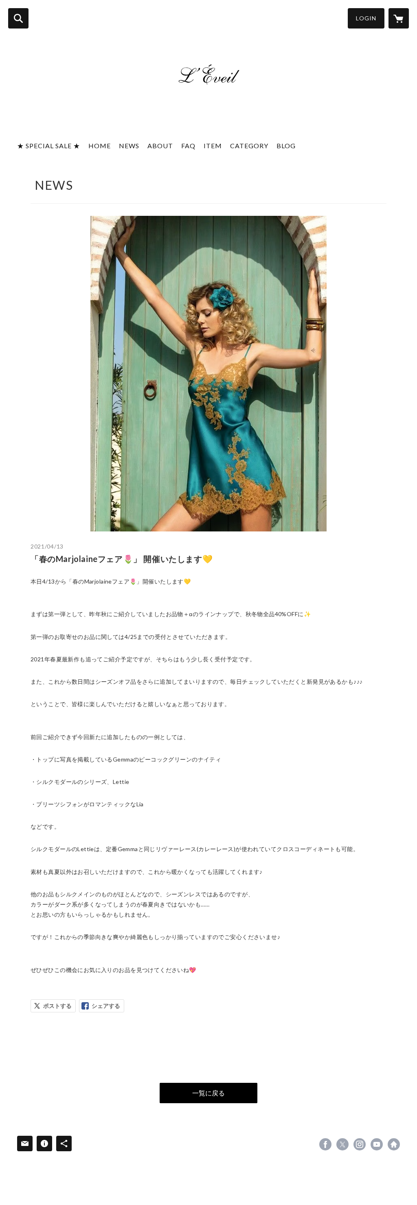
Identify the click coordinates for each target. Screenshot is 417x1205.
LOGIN (366, 18)
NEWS (129, 145)
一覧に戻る (208, 1093)
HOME (99, 145)
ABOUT (160, 145)
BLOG (286, 145)
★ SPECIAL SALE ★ (48, 145)
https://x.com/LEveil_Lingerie (342, 1144)
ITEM (213, 145)
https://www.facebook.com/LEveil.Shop (325, 1144)
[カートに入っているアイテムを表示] (398, 18)
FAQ (188, 145)
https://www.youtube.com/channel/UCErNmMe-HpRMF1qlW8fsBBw (377, 1144)
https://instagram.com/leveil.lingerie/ (359, 1144)
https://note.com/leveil (394, 1144)
